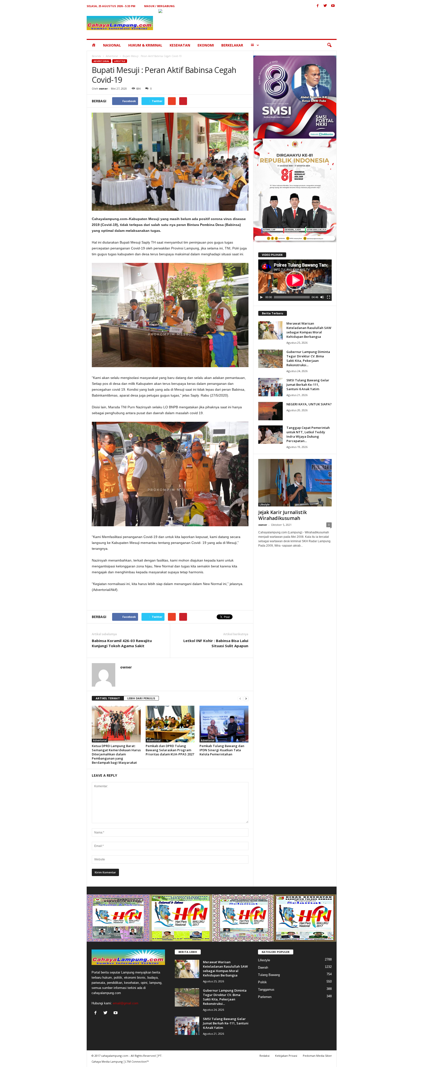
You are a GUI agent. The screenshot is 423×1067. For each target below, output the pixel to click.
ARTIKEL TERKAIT (108, 698)
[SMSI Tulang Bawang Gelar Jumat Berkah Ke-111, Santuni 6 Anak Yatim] (270, 387)
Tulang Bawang (269, 975)
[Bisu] (322, 297)
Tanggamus (266, 989)
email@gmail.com (125, 1003)
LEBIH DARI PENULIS (141, 698)
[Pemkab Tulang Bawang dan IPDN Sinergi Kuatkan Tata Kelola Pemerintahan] (224, 724)
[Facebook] (318, 6)
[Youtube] (333, 6)
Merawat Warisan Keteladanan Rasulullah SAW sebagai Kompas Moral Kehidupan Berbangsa (308, 330)
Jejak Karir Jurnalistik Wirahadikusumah (282, 515)
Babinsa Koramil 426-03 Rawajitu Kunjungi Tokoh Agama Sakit (122, 643)
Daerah (263, 967)
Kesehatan (180, 45)
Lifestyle (119, 61)
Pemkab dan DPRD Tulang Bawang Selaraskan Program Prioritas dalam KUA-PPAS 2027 (170, 750)
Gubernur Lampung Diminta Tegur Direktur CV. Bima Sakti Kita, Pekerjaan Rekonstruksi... (308, 358)
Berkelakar (232, 45)
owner (103, 88)
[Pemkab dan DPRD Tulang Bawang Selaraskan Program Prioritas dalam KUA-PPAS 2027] (170, 724)
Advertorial (112, 56)
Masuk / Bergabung (159, 6)
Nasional (112, 45)
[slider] (292, 297)
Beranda (96, 56)
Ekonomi (206, 45)
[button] (329, 45)
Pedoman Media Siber (317, 1055)
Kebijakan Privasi (286, 1055)
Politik (262, 982)
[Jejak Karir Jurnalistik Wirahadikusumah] (295, 482)
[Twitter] (325, 6)
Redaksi (264, 1055)
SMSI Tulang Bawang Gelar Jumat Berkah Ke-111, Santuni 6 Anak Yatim (307, 384)
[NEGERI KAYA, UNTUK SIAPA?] (270, 411)
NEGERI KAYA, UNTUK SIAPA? (309, 404)
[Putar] (261, 297)
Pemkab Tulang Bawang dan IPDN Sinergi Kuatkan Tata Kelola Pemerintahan (222, 750)
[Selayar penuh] (328, 297)
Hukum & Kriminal (145, 45)
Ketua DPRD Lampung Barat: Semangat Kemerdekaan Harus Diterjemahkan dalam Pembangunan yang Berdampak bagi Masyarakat (116, 754)
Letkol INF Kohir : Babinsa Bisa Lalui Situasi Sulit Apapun (215, 643)
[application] (295, 280)
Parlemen (264, 997)
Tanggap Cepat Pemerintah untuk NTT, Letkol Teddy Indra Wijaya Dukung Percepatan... (308, 434)
